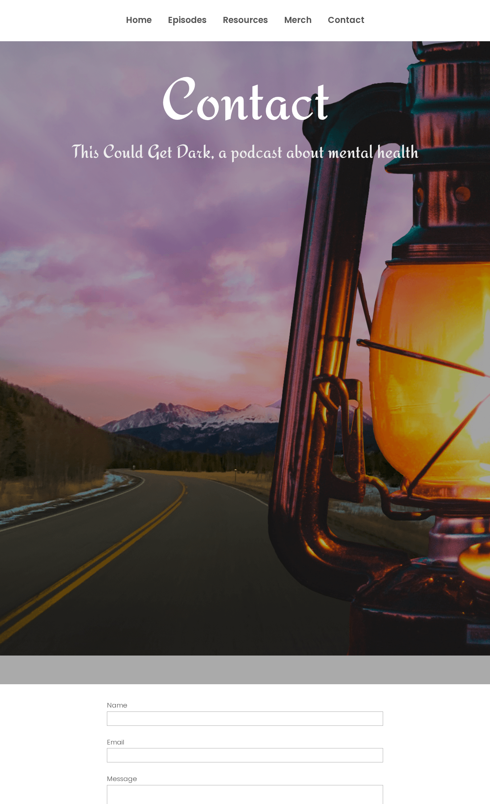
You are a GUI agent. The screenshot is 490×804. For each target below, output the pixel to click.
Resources (245, 20)
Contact (346, 20)
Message (122, 779)
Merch (298, 20)
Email (115, 742)
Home (139, 20)
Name (117, 705)
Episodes (187, 20)
